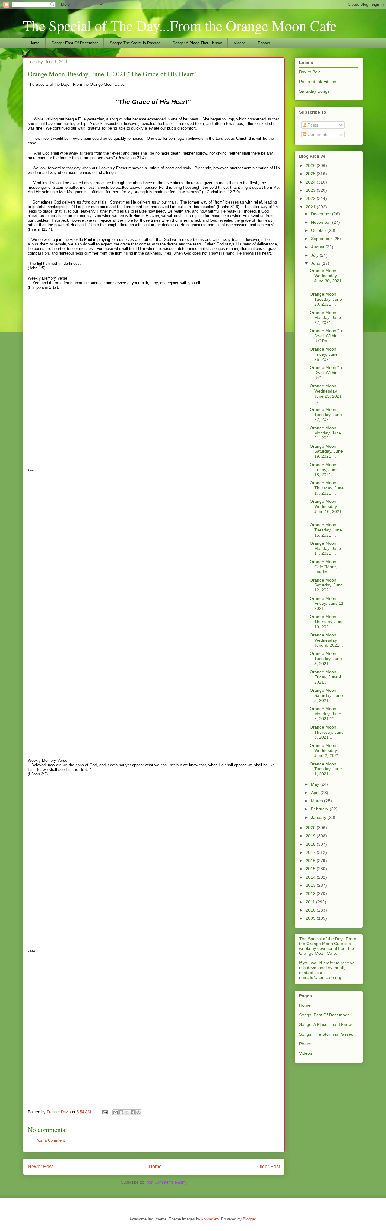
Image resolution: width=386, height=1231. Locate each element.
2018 (311, 844)
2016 (311, 860)
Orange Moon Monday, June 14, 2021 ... (325, 548)
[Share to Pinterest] (138, 1112)
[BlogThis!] (121, 1112)
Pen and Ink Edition (317, 81)
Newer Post (40, 1166)
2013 (311, 885)
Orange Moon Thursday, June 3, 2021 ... (327, 732)
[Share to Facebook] (133, 1112)
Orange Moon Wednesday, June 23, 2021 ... (326, 393)
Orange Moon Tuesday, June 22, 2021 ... (326, 414)
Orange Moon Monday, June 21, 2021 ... (325, 433)
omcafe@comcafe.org (320, 977)
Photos (264, 43)
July (315, 255)
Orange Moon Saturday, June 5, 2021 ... (326, 695)
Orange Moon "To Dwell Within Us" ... (326, 372)
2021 (311, 206)
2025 (311, 173)
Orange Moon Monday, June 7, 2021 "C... (325, 713)
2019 (311, 835)
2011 (311, 901)
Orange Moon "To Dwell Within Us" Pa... (326, 335)
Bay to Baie (310, 71)
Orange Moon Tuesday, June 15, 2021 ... (326, 529)
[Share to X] (127, 1112)
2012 (311, 893)
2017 (311, 852)
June (316, 263)
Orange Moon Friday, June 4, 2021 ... (326, 676)
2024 (311, 182)
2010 (311, 910)
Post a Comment (50, 1140)
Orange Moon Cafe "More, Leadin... (323, 566)
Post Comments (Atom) (166, 1182)
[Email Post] (104, 1112)
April (316, 792)
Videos (240, 43)
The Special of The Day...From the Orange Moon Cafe (180, 25)
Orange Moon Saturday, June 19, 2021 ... (326, 451)
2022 (311, 198)
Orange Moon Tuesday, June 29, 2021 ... (326, 299)
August (318, 247)
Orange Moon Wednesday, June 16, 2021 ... (326, 509)
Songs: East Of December (75, 43)
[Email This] (115, 1112)
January (319, 817)
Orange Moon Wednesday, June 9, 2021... (326, 640)
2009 (311, 918)
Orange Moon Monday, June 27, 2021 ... (325, 317)
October (319, 230)
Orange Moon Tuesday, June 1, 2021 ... (326, 769)
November (321, 222)
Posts (312, 125)
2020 (311, 827)
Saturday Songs (314, 91)
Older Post (268, 1166)
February (320, 808)
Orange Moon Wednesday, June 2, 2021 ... (327, 750)
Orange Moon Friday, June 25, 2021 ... (324, 354)
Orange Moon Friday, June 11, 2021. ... (327, 603)
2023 (311, 190)
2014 (311, 877)
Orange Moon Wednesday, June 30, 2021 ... (326, 278)
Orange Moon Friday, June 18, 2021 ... (324, 469)
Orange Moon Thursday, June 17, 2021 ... (327, 487)
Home (34, 43)
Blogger (249, 1219)
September (322, 238)
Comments (317, 134)
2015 (311, 868)
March (317, 800)
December (321, 213)
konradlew (210, 1219)
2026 (311, 165)
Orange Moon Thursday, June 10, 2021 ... (327, 621)
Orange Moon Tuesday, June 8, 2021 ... (326, 658)
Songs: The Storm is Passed (135, 43)
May (315, 784)
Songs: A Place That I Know (197, 43)
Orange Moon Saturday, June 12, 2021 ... (326, 585)
